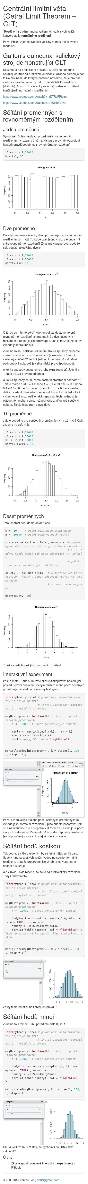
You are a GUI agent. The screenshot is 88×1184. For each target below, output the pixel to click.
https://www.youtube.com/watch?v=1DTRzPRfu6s (35, 96)
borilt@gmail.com (48, 1180)
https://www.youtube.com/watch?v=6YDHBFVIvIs (34, 103)
